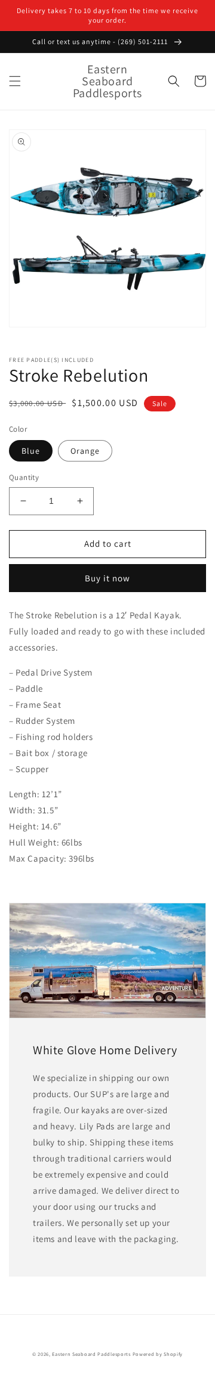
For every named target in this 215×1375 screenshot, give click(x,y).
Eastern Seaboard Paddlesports (91, 1354)
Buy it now (107, 578)
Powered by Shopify (158, 1354)
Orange (85, 450)
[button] (15, 81)
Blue (31, 450)
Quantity (24, 477)
